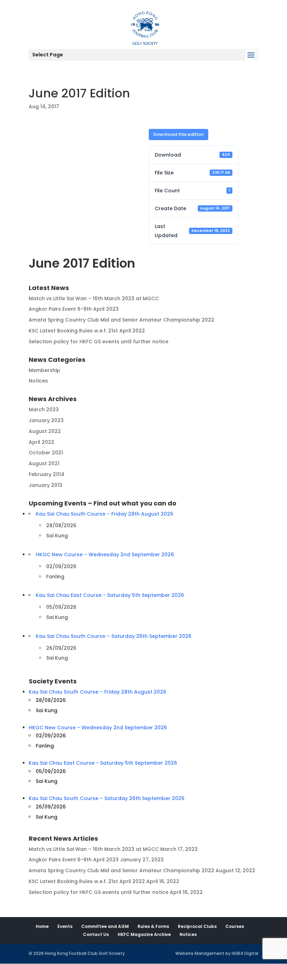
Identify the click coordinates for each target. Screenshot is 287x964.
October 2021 (46, 452)
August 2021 (44, 463)
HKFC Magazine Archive (144, 934)
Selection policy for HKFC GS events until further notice (98, 341)
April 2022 (41, 442)
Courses (234, 926)
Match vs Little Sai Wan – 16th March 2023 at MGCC (94, 298)
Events (64, 926)
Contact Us (96, 934)
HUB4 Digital (245, 953)
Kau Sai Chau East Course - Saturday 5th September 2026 (110, 595)
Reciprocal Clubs (197, 926)
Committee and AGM (105, 926)
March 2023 (44, 409)
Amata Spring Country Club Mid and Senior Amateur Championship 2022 (121, 319)
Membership (44, 370)
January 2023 (46, 420)
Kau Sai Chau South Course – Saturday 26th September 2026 (113, 636)
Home (42, 926)
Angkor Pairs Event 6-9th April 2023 (74, 308)
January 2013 (45, 485)
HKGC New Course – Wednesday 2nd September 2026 (105, 554)
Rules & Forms (153, 926)
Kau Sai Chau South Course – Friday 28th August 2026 (104, 513)
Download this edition (178, 134)
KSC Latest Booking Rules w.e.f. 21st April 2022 (87, 330)
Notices (38, 380)
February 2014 (46, 474)
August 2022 (45, 431)
